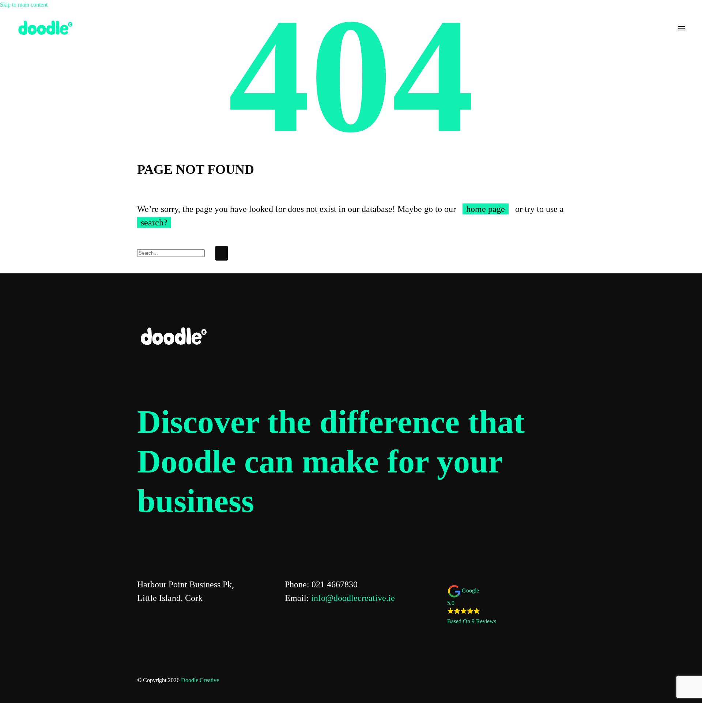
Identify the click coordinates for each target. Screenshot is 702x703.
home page (485, 209)
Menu (681, 28)
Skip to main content (24, 4)
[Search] (221, 253)
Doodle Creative (200, 680)
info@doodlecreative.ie (353, 598)
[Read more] (668, 28)
